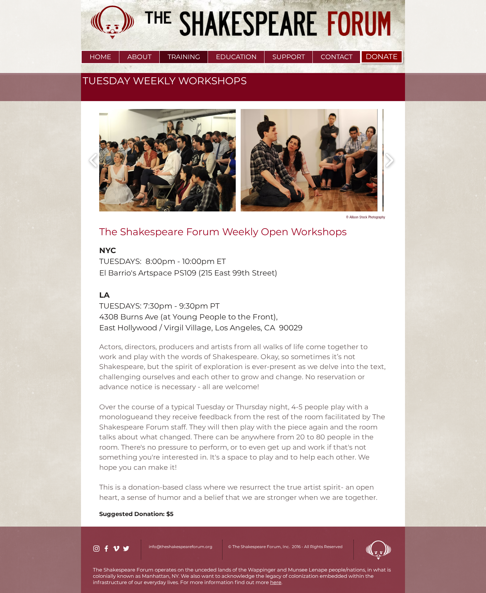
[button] (167, 160)
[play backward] (93, 160)
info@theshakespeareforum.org (180, 546)
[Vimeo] (116, 548)
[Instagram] (96, 548)
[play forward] (389, 160)
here (275, 582)
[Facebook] (106, 548)
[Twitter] (126, 548)
